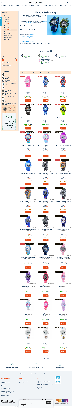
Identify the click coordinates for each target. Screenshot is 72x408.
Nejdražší (42, 72)
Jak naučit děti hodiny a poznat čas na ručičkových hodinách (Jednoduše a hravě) (44, 381)
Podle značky (6, 39)
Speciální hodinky (7, 42)
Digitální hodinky (7, 31)
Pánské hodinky (6, 19)
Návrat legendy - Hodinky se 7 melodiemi (44, 387)
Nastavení (23, 405)
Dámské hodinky (7, 21)
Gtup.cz (50, 373)
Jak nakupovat (3, 385)
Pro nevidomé (6, 48)
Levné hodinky (7, 25)
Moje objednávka (4, 397)
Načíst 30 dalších (45, 355)
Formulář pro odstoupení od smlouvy (7, 391)
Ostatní (5, 49)
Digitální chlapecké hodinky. (26, 30)
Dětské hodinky (6, 23)
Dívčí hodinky (6, 27)
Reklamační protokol (4, 389)
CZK (1, 2)
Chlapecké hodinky (7, 29)
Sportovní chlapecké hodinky (27, 37)
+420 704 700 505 (22, 382)
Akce (4, 63)
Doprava (2, 394)
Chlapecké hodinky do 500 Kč (27, 40)
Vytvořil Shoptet (69, 406)
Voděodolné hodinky (8, 35)
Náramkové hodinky (8, 37)
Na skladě (5, 62)
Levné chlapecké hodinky (26, 39)
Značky (5, 51)
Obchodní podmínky (4, 386)
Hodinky (5, 15)
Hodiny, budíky (6, 44)
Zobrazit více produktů (45, 66)
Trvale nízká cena (6, 65)
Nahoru (23, 355)
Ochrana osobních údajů (5, 388)
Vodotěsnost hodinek (5, 395)
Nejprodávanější (25, 72)
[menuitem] (3, 6)
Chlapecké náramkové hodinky (27, 36)
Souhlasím (49, 402)
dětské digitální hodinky (40, 19)
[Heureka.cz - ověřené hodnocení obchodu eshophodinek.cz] (58, 379)
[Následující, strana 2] (67, 356)
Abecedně (50, 72)
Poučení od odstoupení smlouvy (6, 392)
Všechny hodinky (23, 373)
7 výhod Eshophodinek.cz (5, 382)
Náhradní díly (6, 46)
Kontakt (2, 381)
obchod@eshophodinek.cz (24, 381)
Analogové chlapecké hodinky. (26, 31)
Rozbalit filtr (9, 68)
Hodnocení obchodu (4, 384)
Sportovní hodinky (7, 33)
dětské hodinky (32, 34)
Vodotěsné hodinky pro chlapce (28, 41)
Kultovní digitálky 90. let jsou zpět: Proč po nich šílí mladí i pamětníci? (45, 384)
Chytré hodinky (6, 17)
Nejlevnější (34, 72)
